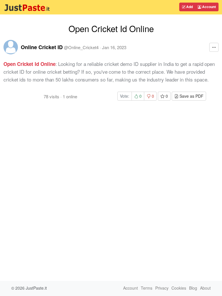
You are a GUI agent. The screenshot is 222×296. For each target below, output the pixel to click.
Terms (146, 288)
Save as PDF (191, 96)
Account (208, 6)
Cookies (178, 288)
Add (189, 6)
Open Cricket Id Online (29, 63)
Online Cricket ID (42, 47)
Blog (193, 288)
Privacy (162, 288)
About (205, 288)
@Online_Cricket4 (81, 47)
